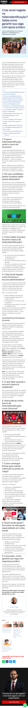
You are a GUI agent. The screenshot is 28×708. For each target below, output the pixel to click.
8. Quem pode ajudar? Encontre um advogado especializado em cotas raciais (12, 127)
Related (7, 135)
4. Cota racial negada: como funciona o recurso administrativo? (13, 105)
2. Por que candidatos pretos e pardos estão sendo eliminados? (13, 97)
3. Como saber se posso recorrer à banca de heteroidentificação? (13, 101)
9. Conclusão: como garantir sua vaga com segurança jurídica (12, 132)
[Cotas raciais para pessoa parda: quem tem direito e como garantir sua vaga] (7, 624)
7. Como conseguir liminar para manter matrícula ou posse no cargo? (12, 121)
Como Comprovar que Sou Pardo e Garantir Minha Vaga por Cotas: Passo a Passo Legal (7, 648)
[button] (10, 2)
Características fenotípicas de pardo (14, 107)
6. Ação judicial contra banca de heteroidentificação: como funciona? (12, 115)
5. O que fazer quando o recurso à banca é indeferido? (13, 110)
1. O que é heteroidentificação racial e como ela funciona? (14, 93)
